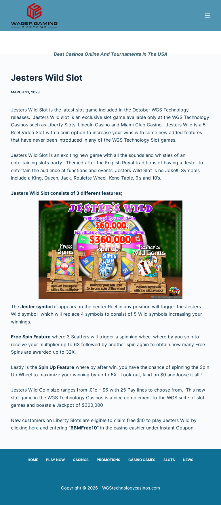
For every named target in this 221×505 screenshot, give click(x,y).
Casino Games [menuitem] (141, 460)
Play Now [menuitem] (55, 460)
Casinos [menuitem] (81, 460)
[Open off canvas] (207, 15)
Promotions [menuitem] (108, 460)
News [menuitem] (188, 460)
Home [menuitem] (33, 460)
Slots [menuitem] (169, 460)
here (34, 428)
